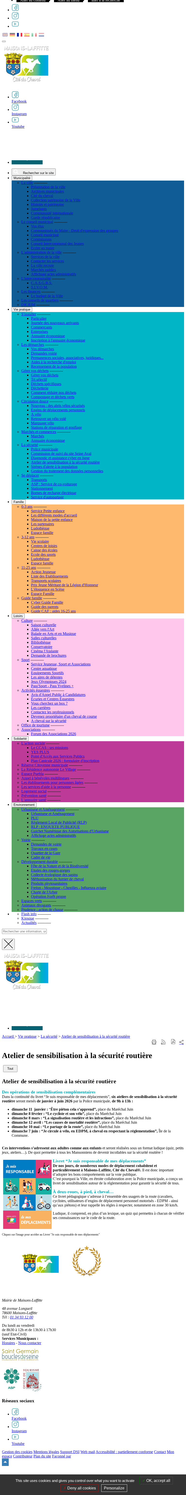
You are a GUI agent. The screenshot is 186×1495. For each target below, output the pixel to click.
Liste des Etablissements (49, 576)
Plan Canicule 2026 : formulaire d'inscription (65, 761)
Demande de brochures (48, 655)
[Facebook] (15, 10)
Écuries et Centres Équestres (52, 699)
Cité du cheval (42, 196)
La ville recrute (42, 265)
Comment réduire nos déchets (53, 392)
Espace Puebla (32, 774)
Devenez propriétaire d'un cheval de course (64, 716)
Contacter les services (47, 261)
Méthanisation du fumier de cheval (57, 879)
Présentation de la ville (48, 187)
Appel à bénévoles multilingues (45, 778)
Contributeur (22, 1456)
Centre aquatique (44, 668)
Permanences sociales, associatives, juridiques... (67, 358)
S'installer (28, 314)
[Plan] (27, 162)
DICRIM (28, 305)
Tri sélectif (39, 379)
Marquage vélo (42, 423)
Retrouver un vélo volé (48, 419)
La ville (27, 183)
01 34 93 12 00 (21, 1317)
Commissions (41, 239)
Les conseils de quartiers (40, 300)
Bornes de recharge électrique (53, 493)
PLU (35, 818)
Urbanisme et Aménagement (43, 809)
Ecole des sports (43, 554)
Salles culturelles (43, 638)
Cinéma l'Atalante (44, 651)
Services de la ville (45, 257)
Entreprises (39, 331)
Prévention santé (33, 795)
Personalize (114, 1488)
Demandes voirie (44, 353)
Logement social (33, 791)
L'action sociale (33, 743)
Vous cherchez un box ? (49, 703)
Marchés (37, 436)
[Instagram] (15, 18)
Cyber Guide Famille (47, 602)
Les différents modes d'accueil (54, 515)
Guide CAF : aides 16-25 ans (53, 611)
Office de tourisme (35, 725)
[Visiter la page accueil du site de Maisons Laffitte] (26, 992)
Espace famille (42, 533)
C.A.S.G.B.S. (41, 283)
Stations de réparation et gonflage (56, 427)
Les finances (30, 292)
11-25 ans (28, 567)
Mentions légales (46, 1452)
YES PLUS (40, 752)
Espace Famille (42, 594)
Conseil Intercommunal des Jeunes (57, 244)
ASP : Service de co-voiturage (54, 484)
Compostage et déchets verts (52, 397)
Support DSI (69, 1452)
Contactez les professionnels (52, 712)
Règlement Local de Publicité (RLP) (59, 822)
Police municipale (44, 449)
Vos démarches (42, 349)
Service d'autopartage (47, 497)
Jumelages (39, 209)
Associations (31, 729)
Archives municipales (47, 191)
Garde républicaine (45, 217)
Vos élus (37, 226)
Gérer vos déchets (35, 371)
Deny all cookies (81, 1488)
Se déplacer (30, 475)
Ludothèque (40, 528)
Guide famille (31, 598)
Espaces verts (31, 901)
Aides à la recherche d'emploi (53, 362)
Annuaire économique (48, 336)
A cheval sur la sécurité (48, 721)
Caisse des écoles (44, 550)
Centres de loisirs (44, 546)
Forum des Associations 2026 (53, 734)
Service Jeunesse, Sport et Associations (61, 664)
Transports (39, 480)
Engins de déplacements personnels (58, 410)
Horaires (8, 1343)
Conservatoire (41, 647)
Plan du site (42, 1456)
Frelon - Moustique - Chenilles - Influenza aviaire (68, 888)
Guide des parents (44, 607)
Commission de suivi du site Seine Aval (61, 453)
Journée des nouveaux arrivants (55, 323)
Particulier (38, 318)
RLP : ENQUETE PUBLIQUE (55, 827)
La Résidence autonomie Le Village (48, 769)
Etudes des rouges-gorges (50, 870)
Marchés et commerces (38, 432)
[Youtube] (15, 26)
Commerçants (41, 327)
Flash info (29, 914)
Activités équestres (35, 690)
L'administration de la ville (41, 252)
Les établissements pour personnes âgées (52, 782)
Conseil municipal (45, 235)
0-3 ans (26, 506)
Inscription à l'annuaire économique (58, 340)
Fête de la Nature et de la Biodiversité (59, 866)
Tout (10, 1068)
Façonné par (61, 1456)
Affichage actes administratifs (53, 274)
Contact (160, 1452)
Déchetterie (39, 388)
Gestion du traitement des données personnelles (67, 471)
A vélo (36, 414)
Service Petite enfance (48, 511)
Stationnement (42, 488)
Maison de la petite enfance (52, 520)
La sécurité (29, 445)
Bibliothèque (41, 642)
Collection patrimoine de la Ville (55, 200)
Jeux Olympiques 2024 (48, 681)
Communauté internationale (52, 213)
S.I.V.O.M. (39, 287)
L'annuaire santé (33, 800)
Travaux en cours (44, 849)
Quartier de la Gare (45, 853)
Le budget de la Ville (47, 296)
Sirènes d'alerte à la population (54, 467)
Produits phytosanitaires (49, 883)
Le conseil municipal (37, 222)
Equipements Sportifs (47, 673)
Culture (27, 620)
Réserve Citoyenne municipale (44, 765)
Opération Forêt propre (48, 896)
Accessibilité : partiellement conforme (124, 1452)
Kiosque (27, 918)
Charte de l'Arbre (44, 892)
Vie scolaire (40, 541)
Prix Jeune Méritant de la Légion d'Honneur (64, 585)
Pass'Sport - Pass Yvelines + (52, 686)
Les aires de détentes (46, 677)
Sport (25, 660)
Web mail (87, 1452)
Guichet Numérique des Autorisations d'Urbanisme (70, 831)
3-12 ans (27, 537)
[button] (173, 1042)
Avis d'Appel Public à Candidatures (58, 695)
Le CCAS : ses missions (49, 748)
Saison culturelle (43, 625)
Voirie (26, 840)
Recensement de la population (54, 366)
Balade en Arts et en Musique (53, 634)
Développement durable (39, 862)
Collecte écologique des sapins (54, 875)
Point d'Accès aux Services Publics (58, 756)
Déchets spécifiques (46, 384)
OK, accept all (157, 1481)
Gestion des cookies (17, 1452)
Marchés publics (43, 270)
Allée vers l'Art (42, 629)
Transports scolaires (46, 581)
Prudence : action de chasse (42, 910)
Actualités (29, 923)
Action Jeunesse (43, 572)
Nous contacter (29, 1343)
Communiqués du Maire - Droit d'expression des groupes (74, 231)
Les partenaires (42, 524)
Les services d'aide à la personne (46, 787)
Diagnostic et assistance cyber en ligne (60, 458)
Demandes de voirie (46, 844)
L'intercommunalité (36, 278)
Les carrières (40, 708)
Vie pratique (27, 1036)
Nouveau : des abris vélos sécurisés (58, 406)
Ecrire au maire (42, 248)
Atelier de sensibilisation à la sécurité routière (65, 462)
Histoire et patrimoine (47, 204)
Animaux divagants (36, 905)
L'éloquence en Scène (47, 589)
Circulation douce (34, 401)
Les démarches (32, 345)
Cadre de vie (40, 857)
